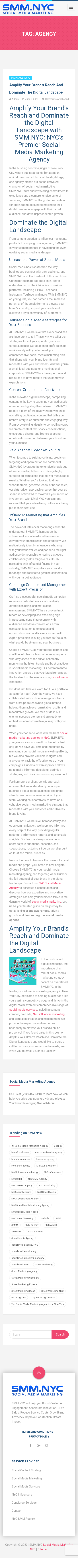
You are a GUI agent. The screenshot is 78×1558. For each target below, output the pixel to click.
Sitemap (43, 1549)
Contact (16, 1510)
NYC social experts (21, 1192)
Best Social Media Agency (48, 1152)
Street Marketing (44, 1264)
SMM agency (31, 1225)
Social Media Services (26, 1486)
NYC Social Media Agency (24, 1198)
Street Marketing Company (25, 1277)
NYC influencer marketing (49, 1014)
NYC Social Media (46, 1192)
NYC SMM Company (21, 1185)
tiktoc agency (18, 1297)
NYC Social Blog (47, 1185)
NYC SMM (16, 1178)
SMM (58, 1218)
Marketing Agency (46, 1165)
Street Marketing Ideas (23, 1291)
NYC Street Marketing (22, 1218)
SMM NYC (16, 1231)
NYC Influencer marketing (24, 1172)
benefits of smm (20, 1152)
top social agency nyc (43, 1297)
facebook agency (45, 1159)
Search (60, 1334)
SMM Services (35, 1231)
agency (58, 1146)
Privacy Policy (39, 1436)
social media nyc (20, 1264)
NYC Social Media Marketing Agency (30, 1205)
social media (60, 677)
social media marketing (46, 901)
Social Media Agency (22, 1238)
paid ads (44, 1218)
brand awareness (20, 1159)
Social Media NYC (20, 78)
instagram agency (20, 1165)
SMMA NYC (51, 1225)
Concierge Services (24, 1502)
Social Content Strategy (27, 1470)
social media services (23, 1009)
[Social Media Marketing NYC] (28, 9)
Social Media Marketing (27, 1478)
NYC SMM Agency (37, 1178)
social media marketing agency (27, 1258)
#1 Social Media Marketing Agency (29, 1146)
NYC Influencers (52, 1172)
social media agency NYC (24, 1244)
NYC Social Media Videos (24, 1211)
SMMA (15, 1225)
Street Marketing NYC (52, 1291)
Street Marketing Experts (24, 1284)
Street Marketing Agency (24, 1271)
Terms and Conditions (37, 1431)
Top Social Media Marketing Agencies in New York (37, 1304)
